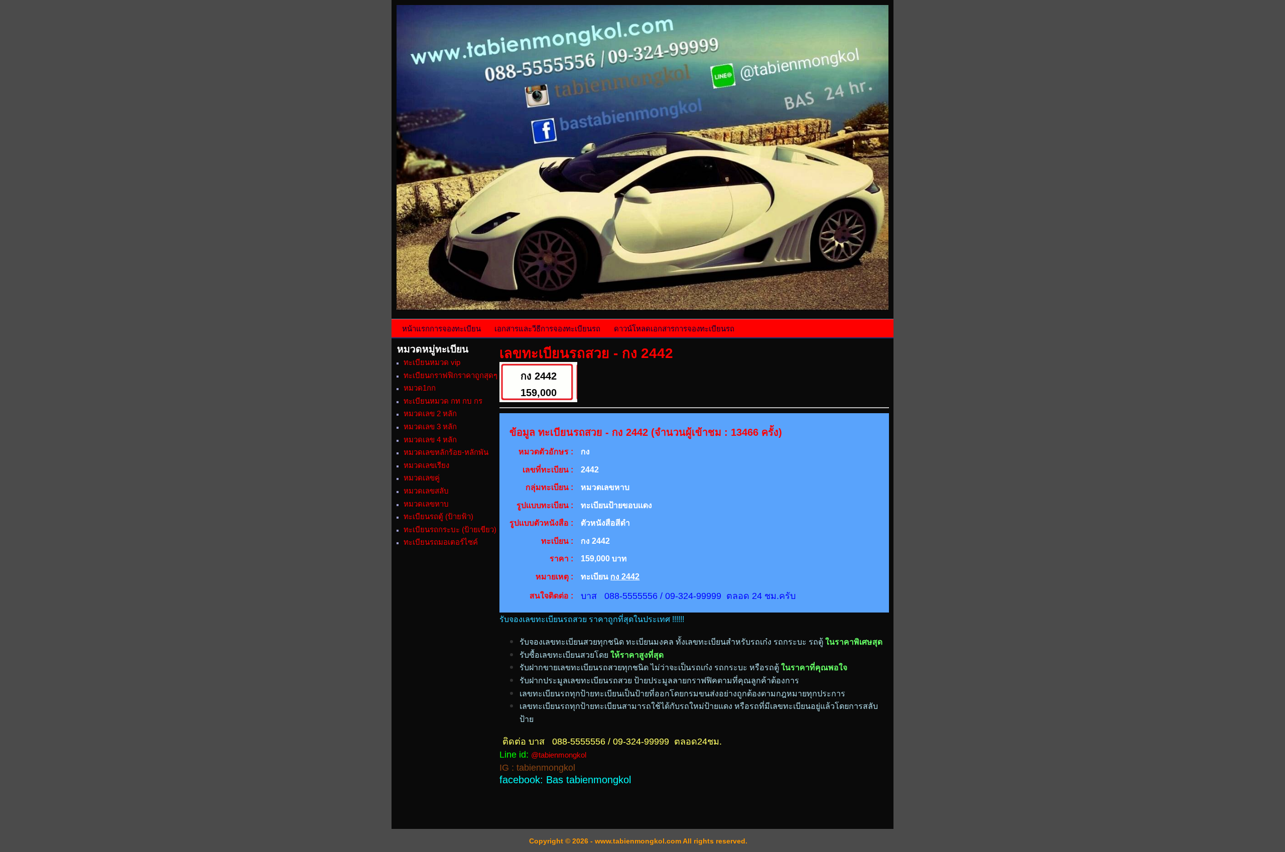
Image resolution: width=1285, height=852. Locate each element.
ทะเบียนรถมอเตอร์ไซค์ (441, 542)
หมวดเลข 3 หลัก (430, 426)
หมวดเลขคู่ (422, 477)
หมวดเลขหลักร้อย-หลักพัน (446, 452)
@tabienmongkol (558, 755)
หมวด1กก (420, 388)
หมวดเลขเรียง (426, 465)
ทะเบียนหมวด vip (432, 362)
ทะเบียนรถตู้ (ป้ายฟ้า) (438, 516)
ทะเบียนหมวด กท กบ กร (443, 401)
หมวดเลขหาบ (426, 504)
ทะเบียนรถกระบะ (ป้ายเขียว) (450, 529)
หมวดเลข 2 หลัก (430, 413)
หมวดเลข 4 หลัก (430, 439)
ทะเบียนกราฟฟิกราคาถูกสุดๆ (450, 375)
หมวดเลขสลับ (426, 490)
